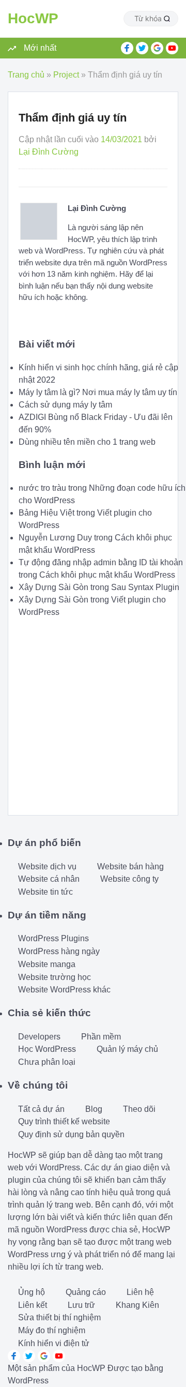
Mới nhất (40, 47)
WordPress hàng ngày (59, 951)
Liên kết (32, 1305)
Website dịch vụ (47, 866)
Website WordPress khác (64, 989)
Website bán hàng (130, 866)
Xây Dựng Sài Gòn (53, 587)
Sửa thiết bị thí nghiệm (59, 1317)
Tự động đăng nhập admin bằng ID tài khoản (101, 562)
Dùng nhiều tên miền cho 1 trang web (87, 442)
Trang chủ (26, 74)
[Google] (157, 48)
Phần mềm (101, 1036)
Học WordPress (47, 1049)
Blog (93, 1109)
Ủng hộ (31, 1292)
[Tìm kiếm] (167, 18)
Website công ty (129, 879)
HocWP (33, 18)
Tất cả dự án (41, 1109)
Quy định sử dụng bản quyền (71, 1134)
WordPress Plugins (53, 938)
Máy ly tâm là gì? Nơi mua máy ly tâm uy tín (98, 392)
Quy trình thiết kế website (64, 1121)
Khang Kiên (137, 1305)
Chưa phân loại (46, 1062)
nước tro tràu (42, 488)
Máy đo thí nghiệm (51, 1330)
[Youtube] (172, 48)
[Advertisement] (93, 712)
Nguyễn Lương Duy (55, 537)
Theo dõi (139, 1109)
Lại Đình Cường (49, 151)
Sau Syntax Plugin (145, 587)
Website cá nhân (49, 879)
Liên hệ (140, 1292)
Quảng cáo (86, 1292)
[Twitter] (142, 48)
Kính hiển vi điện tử (53, 1343)
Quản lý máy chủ (127, 1049)
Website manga (46, 964)
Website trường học (54, 977)
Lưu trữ (81, 1305)
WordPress (28, 1380)
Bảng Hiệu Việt (46, 512)
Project (66, 74)
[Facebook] (127, 48)
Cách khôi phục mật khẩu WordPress (107, 574)
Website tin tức (45, 891)
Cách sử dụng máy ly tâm (65, 404)
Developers (39, 1036)
